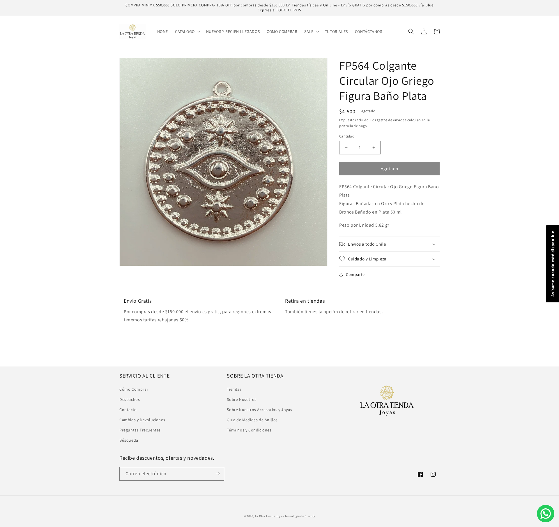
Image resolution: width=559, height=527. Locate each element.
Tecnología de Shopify (300, 516)
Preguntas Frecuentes (140, 430)
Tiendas (234, 389)
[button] (187, 31)
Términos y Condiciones (249, 430)
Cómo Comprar (133, 389)
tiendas (373, 312)
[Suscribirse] (217, 474)
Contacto (128, 409)
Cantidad (346, 136)
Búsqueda (128, 440)
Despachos (129, 399)
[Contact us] (545, 513)
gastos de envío (389, 120)
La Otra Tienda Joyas (269, 516)
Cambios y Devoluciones (142, 419)
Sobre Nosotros (241, 399)
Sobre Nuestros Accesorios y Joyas (259, 409)
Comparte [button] (355, 274)
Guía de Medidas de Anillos (252, 419)
